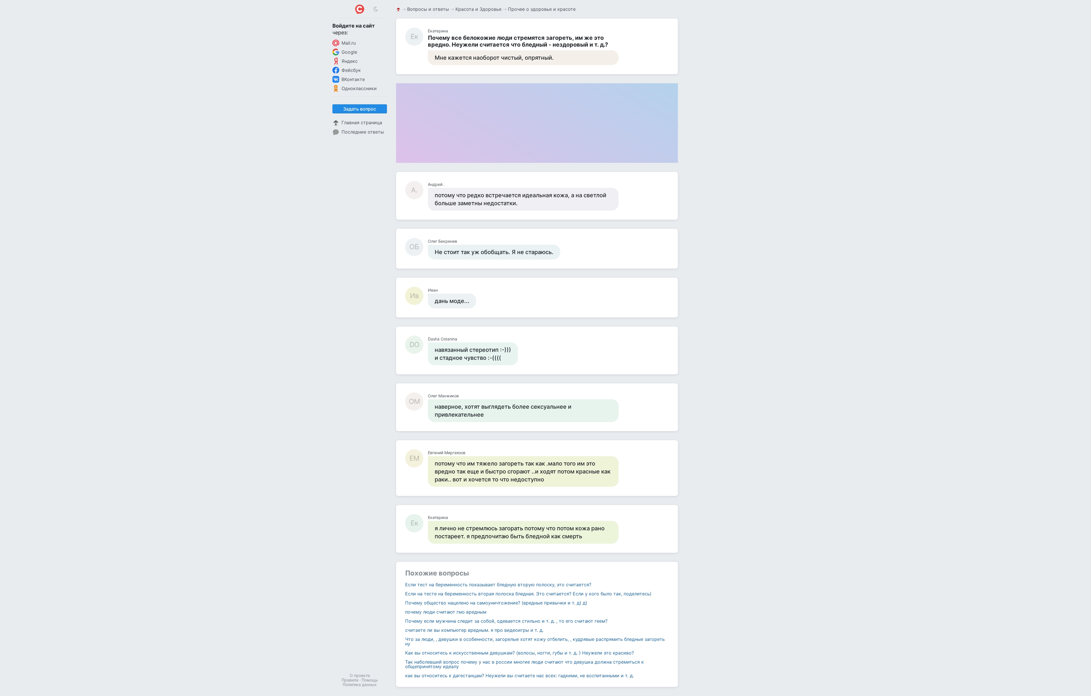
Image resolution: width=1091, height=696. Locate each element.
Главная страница (362, 122)
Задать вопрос (359, 109)
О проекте (360, 675)
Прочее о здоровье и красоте (542, 9)
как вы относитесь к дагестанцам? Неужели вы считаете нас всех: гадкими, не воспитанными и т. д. (519, 675)
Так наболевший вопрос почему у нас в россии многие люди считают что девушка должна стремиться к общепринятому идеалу (524, 664)
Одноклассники (359, 88)
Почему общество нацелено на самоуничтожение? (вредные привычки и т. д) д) (496, 603)
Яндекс (350, 61)
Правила (350, 680)
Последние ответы (363, 132)
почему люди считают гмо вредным (445, 612)
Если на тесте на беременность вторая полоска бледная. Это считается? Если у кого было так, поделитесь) (528, 594)
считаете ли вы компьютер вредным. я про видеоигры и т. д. (474, 630)
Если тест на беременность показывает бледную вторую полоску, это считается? (498, 584)
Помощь (370, 680)
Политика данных (360, 684)
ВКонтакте (353, 79)
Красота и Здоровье (478, 9)
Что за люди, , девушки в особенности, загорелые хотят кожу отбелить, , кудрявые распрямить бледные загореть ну (535, 641)
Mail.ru (349, 43)
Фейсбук (351, 70)
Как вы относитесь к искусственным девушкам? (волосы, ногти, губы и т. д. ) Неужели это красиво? (519, 653)
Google (349, 52)
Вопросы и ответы (428, 9)
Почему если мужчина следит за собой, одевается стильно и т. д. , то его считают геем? (506, 621)
